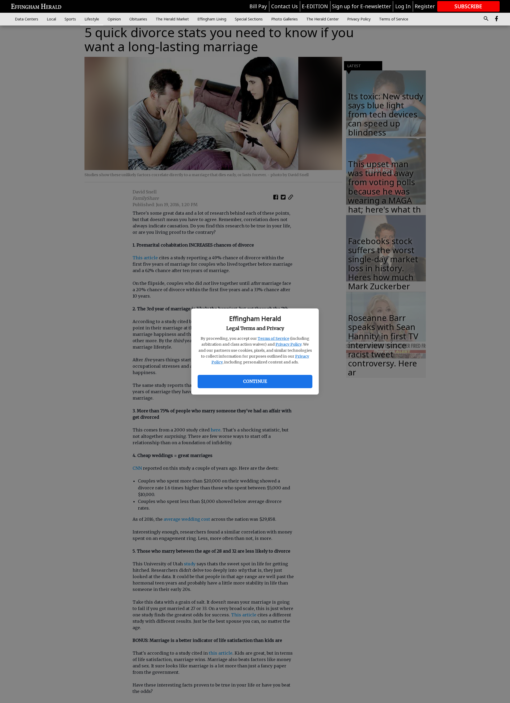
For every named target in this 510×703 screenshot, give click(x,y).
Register (425, 6)
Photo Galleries (284, 19)
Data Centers (26, 19)
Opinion (114, 19)
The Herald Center (322, 19)
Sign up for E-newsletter (361, 6)
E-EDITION (315, 6)
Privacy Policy (288, 344)
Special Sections (249, 19)
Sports (70, 19)
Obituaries (138, 19)
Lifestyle (91, 19)
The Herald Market (172, 19)
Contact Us (284, 6)
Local (51, 19)
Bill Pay (258, 6)
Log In (403, 6)
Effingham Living (211, 19)
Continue (255, 381)
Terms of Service (273, 338)
